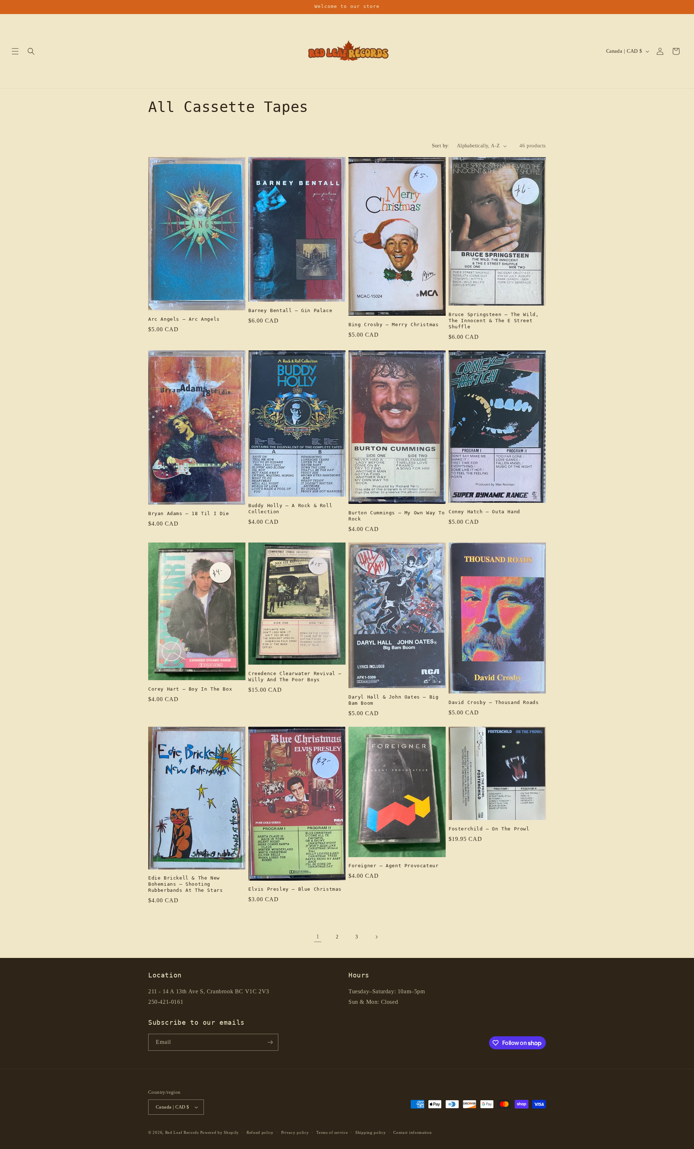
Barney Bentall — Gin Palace (290, 310)
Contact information (412, 1132)
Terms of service (332, 1132)
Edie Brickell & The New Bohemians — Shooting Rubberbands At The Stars (185, 884)
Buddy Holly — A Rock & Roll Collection (290, 508)
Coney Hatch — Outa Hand (484, 511)
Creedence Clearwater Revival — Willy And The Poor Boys (295, 676)
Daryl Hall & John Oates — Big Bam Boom (393, 700)
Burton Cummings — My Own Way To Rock (396, 516)
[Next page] (376, 937)
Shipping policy (370, 1132)
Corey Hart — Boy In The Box (190, 689)
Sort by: (441, 145)
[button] (15, 51)
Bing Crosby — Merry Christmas (393, 324)
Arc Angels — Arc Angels (184, 319)
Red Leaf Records (182, 1132)
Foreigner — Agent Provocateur (393, 865)
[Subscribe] (270, 1042)
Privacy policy (295, 1132)
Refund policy (260, 1132)
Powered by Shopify (219, 1132)
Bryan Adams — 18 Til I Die (188, 513)
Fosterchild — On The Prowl (489, 828)
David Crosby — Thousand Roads (494, 702)
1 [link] (318, 936)
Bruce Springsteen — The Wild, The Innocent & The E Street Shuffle (494, 320)
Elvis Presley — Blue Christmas (295, 889)
